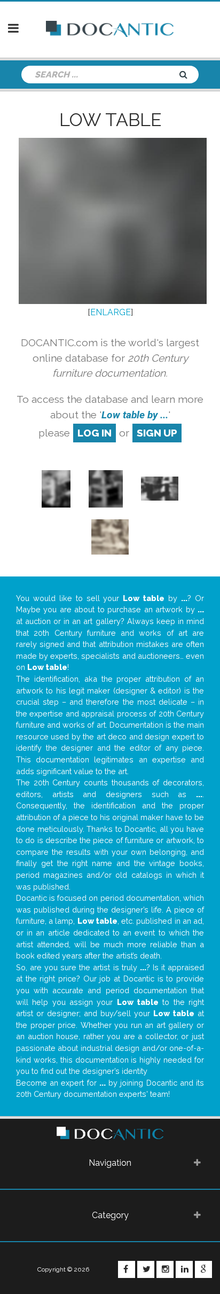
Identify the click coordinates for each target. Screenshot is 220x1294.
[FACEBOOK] (126, 1269)
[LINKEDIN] (184, 1269)
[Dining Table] (159, 488)
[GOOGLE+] (203, 1269)
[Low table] (105, 488)
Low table (110, 119)
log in (94, 433)
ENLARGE (110, 312)
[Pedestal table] (56, 488)
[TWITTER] (145, 1269)
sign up (157, 433)
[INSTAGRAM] (165, 1269)
